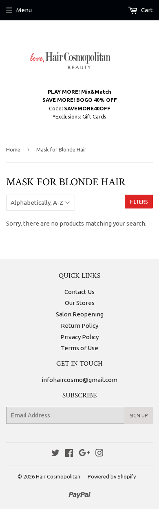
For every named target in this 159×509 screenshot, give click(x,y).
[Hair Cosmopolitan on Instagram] (99, 453)
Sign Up (139, 415)
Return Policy (79, 325)
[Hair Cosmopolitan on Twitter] (55, 453)
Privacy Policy (79, 336)
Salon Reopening (80, 314)
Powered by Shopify (112, 476)
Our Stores (80, 302)
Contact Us (79, 291)
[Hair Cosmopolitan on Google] (84, 453)
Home (13, 149)
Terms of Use (79, 347)
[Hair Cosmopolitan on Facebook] (69, 453)
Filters (139, 201)
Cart (146, 10)
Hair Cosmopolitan (58, 476)
